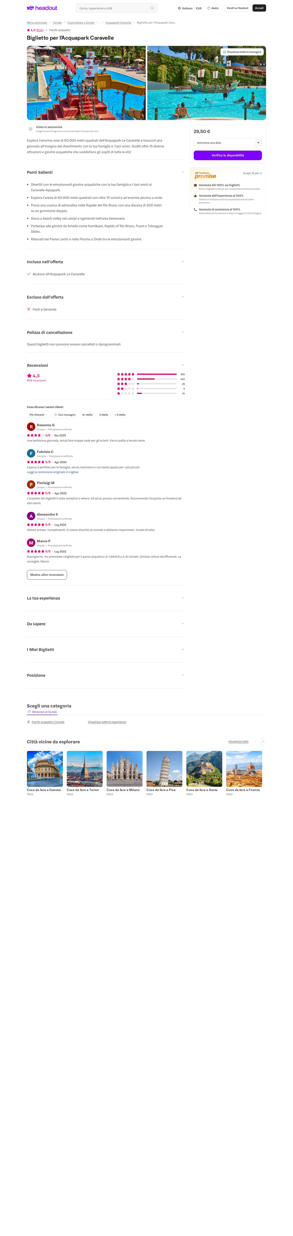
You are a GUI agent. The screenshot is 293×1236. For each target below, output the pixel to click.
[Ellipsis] (100, 23)
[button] (86, 83)
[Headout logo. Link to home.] (42, 8)
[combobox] (116, 8)
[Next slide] (263, 741)
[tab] (42, 711)
